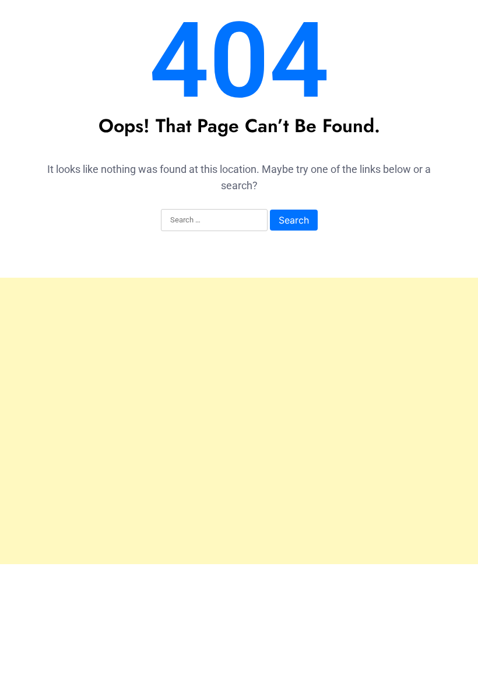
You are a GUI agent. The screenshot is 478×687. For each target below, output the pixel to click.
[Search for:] (214, 220)
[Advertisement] (239, 421)
